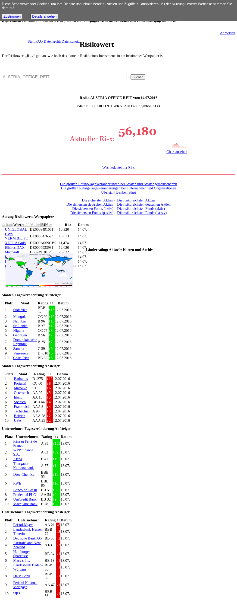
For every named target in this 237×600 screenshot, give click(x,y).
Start (31, 41)
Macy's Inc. (21, 560)
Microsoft (12, 252)
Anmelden (227, 33)
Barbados (21, 379)
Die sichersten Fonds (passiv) (91, 213)
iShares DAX (15, 247)
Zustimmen (12, 16)
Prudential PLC (24, 495)
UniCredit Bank (25, 499)
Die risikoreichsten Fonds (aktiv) (141, 209)
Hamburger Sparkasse (21, 554)
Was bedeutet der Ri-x (118, 167)
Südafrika (20, 310)
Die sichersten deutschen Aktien (89, 204)
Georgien (20, 335)
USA (18, 420)
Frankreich (22, 407)
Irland (18, 397)
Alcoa (17, 459)
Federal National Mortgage (25, 585)
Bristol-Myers (23, 525)
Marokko (20, 388)
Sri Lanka (20, 326)
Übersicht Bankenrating (118, 192)
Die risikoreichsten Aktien (136, 200)
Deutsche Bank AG (27, 538)
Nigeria (18, 330)
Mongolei (20, 317)
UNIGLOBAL (16, 229)
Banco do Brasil (25, 490)
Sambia (18, 349)
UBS (17, 594)
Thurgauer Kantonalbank (23, 466)
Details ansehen (44, 16)
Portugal (20, 383)
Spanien (20, 402)
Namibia (19, 321)
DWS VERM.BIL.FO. (17, 236)
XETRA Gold (15, 243)
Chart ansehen (176, 152)
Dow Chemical (24, 474)
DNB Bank (21, 576)
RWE (17, 483)
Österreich (21, 393)
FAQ (39, 41)
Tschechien (22, 411)
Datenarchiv (53, 41)
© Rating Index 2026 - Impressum (27, 225)
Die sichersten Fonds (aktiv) (92, 209)
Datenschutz (71, 41)
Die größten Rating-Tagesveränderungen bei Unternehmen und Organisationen (118, 188)
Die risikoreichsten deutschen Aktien (144, 204)
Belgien (19, 416)
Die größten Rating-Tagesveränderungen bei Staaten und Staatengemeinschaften (118, 184)
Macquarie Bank (25, 504)
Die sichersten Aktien (97, 200)
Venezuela (20, 353)
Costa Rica (21, 358)
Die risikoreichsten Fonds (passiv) (142, 213)
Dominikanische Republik (25, 342)
